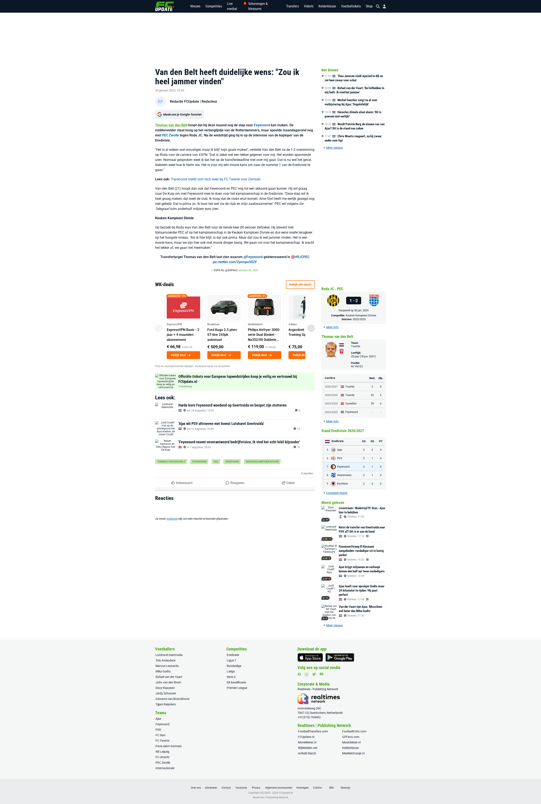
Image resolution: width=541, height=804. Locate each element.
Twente (355, 346)
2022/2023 (359, 319)
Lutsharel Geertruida (169, 655)
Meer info (332, 327)
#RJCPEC (302, 257)
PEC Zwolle (170, 135)
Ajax (158, 718)
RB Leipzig (162, 751)
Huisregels (302, 787)
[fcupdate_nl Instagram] (306, 674)
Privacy (256, 787)
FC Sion (160, 735)
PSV (158, 729)
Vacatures (241, 787)
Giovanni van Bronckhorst (173, 699)
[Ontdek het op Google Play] (339, 657)
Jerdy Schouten (166, 693)
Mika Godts (163, 671)
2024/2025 (331, 403)
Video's (308, 6)
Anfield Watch (307, 753)
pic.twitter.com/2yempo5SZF (235, 262)
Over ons (196, 787)
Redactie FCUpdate (184, 101)
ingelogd (172, 518)
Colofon (317, 787)
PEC (216, 461)
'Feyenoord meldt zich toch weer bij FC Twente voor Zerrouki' (216, 179)
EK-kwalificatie (236, 682)
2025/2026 (331, 395)
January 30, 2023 (248, 270)
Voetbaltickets (351, 6)
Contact (226, 787)
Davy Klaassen (165, 688)
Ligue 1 (231, 660)
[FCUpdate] (164, 6)
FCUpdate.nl (306, 737)
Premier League (237, 688)
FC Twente (162, 740)
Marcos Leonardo (167, 666)
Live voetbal (235, 6)
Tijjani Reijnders (166, 704)
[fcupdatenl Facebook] (299, 674)
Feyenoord (262, 125)
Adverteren (211, 787)
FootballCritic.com (354, 731)
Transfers (292, 6)
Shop (369, 6)
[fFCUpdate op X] (314, 674)
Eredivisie (232, 461)
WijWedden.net (307, 748)
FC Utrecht (162, 757)
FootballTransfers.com (313, 731)
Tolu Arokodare (165, 660)
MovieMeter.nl (307, 742)
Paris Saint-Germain (169, 746)
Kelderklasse (327, 6)
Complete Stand (336, 493)
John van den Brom (168, 682)
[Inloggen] (382, 6)
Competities (213, 6)
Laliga (231, 671)
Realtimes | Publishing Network (270, 797)
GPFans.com (350, 737)
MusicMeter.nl (351, 742)
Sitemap (345, 787)
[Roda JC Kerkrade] (333, 300)
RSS (331, 787)
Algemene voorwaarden (278, 787)
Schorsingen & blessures (258, 6)
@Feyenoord (253, 257)
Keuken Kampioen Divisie (262, 461)
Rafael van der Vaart (169, 677)
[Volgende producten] (311, 328)
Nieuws (195, 6)
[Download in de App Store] (310, 657)
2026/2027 (331, 386)
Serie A (231, 677)
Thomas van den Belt (171, 125)
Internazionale (165, 768)
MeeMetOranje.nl (353, 753)
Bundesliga (234, 666)
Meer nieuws (334, 147)
